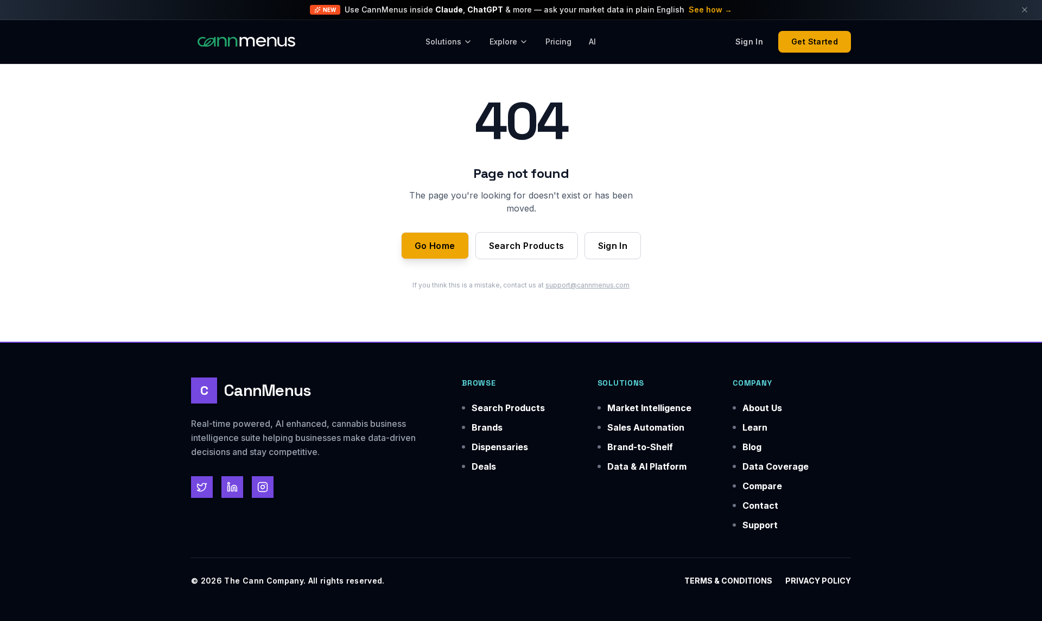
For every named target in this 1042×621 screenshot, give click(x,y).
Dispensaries (500, 446)
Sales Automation (645, 427)
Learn (754, 427)
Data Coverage (775, 466)
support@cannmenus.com (587, 285)
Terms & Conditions (728, 580)
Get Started (814, 41)
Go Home (435, 245)
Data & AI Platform (647, 466)
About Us (762, 407)
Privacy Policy (818, 580)
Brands (487, 427)
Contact (760, 505)
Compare (762, 486)
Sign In (613, 245)
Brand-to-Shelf (640, 446)
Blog (751, 446)
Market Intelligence (649, 407)
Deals (484, 466)
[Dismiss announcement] (1024, 9)
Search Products (526, 245)
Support (760, 525)
